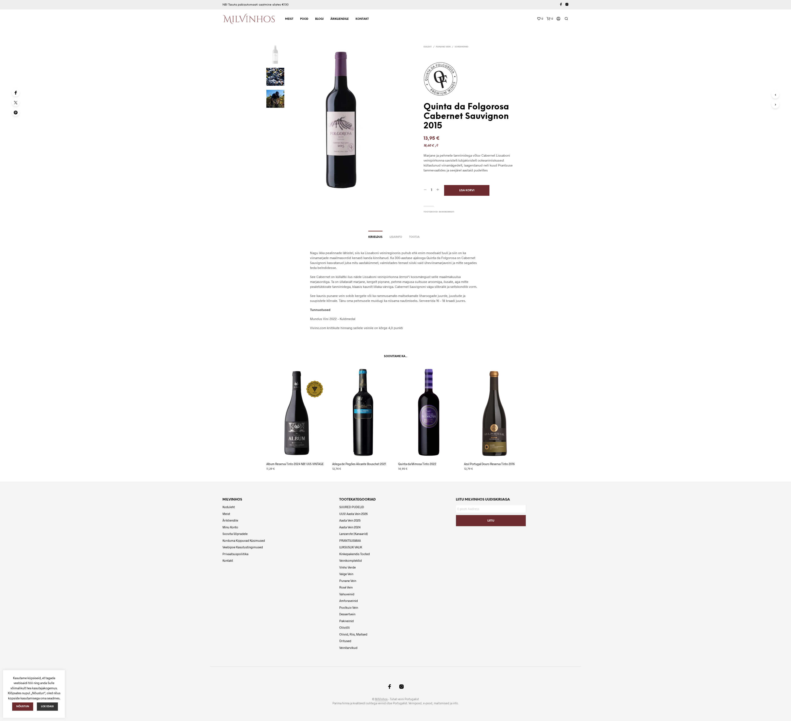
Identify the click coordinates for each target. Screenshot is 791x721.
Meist (289, 19)
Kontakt (362, 19)
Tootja (414, 237)
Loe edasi (47, 706)
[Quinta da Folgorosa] (442, 79)
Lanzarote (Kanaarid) (353, 534)
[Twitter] (16, 102)
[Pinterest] (16, 112)
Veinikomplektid (350, 560)
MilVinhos (381, 699)
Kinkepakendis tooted (354, 554)
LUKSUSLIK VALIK (350, 547)
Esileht (428, 47)
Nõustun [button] (22, 706)
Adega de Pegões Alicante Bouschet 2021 (359, 464)
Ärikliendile (339, 19)
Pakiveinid (346, 621)
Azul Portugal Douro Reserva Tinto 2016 (489, 464)
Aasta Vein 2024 (349, 527)
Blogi (319, 19)
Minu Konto (230, 527)
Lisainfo (396, 237)
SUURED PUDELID (351, 507)
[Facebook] (16, 92)
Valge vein (346, 574)
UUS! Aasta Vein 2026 (353, 514)
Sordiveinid (461, 47)
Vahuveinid (346, 594)
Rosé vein (346, 587)
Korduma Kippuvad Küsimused (243, 540)
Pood (304, 19)
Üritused (345, 641)
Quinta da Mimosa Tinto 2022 (417, 464)
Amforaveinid (348, 601)
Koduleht (228, 507)
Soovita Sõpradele (235, 534)
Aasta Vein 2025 (349, 520)
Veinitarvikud (348, 647)
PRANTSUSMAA (350, 540)
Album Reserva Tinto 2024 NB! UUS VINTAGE (295, 464)
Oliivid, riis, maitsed (353, 634)
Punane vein (443, 47)
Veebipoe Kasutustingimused (242, 547)
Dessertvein (347, 614)
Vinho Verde (347, 567)
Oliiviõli (344, 627)
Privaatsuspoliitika (235, 554)
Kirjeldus (375, 237)
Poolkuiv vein (348, 607)
